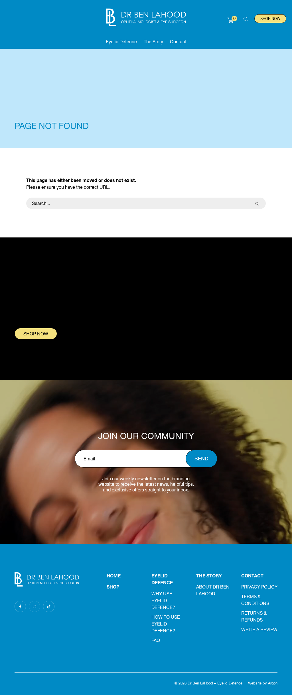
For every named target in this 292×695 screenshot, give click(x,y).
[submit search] (257, 203)
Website (254, 683)
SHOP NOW (35, 334)
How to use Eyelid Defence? (165, 624)
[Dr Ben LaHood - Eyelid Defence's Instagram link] (34, 606)
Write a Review (259, 629)
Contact (178, 41)
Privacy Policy (259, 587)
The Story (153, 41)
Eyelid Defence (121, 41)
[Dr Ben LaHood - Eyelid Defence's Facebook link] (20, 606)
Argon (272, 683)
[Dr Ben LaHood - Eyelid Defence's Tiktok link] (48, 606)
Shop (113, 587)
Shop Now (270, 18)
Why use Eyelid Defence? (163, 600)
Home (114, 576)
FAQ (155, 640)
